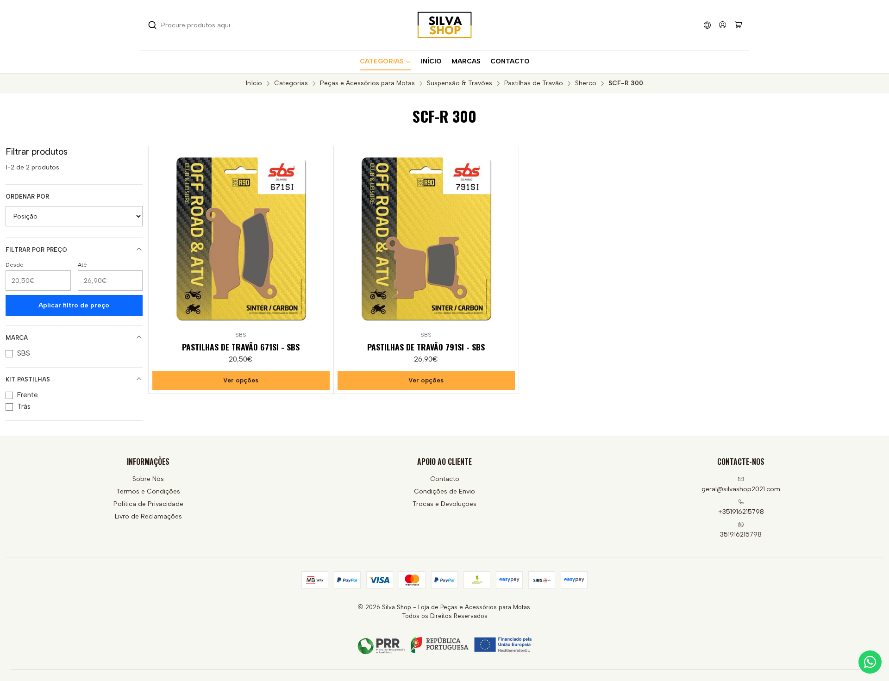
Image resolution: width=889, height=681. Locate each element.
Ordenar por (27, 196)
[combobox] (195, 25)
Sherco (585, 83)
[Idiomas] (707, 25)
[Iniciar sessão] (722, 25)
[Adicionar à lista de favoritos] (322, 237)
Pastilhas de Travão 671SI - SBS (241, 346)
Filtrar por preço (36, 249)
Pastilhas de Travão (533, 83)
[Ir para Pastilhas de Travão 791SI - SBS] (426, 238)
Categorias (291, 83)
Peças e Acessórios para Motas (367, 83)
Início (254, 83)
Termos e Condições (148, 491)
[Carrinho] (738, 25)
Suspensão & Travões (459, 83)
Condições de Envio (444, 491)
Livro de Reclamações (148, 516)
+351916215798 (741, 512)
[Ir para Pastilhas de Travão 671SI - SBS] (241, 238)
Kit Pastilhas (28, 379)
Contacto (444, 479)
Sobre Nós (148, 479)
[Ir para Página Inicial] (444, 25)
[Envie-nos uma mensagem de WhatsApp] (870, 662)
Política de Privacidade (148, 504)
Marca (17, 337)
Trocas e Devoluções (444, 504)
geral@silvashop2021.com (740, 489)
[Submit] (152, 25)
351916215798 (741, 534)
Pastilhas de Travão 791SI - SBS (426, 346)
